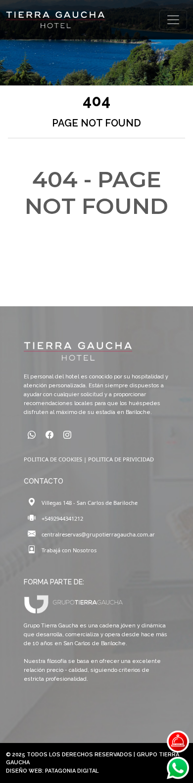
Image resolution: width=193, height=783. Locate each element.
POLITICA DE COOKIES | (56, 459)
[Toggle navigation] (173, 20)
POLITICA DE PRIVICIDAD (121, 459)
